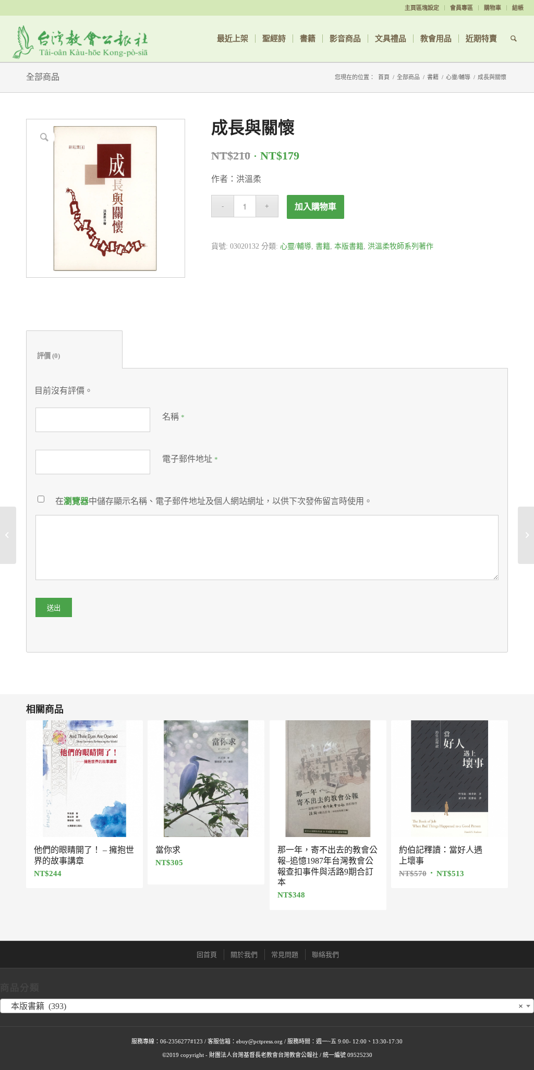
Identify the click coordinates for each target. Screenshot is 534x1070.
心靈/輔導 (458, 77)
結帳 (518, 8)
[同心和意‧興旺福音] (526, 535)
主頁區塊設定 (422, 8)
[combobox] (267, 1006)
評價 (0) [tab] (74, 356)
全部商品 (42, 76)
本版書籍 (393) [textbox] (264, 1006)
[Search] (514, 38)
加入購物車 (315, 206)
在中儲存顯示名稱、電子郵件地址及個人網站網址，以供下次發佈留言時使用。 (213, 501)
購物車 (492, 8)
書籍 (433, 77)
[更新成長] (8, 535)
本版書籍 (348, 246)
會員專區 (461, 8)
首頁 (384, 77)
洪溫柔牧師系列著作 (400, 246)
